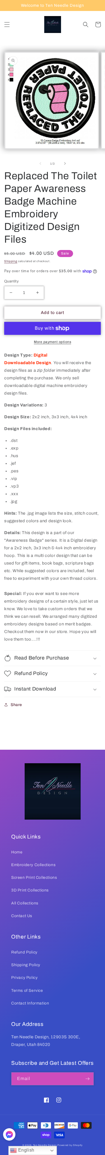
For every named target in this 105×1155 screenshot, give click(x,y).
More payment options (52, 342)
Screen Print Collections (34, 877)
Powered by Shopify (70, 1145)
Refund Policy (24, 952)
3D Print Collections (30, 890)
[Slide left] (40, 163)
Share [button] (16, 705)
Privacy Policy (24, 977)
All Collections (24, 903)
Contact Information (30, 1003)
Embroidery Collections (33, 865)
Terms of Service (27, 990)
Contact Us (21, 916)
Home (16, 852)
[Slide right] (65, 163)
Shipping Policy (25, 965)
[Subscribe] (87, 1078)
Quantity (11, 281)
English (25, 1150)
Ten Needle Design (45, 1145)
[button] (7, 24)
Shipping (10, 261)
